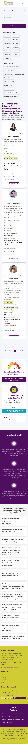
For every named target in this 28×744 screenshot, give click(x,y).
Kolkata (7, 47)
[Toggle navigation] (26, 3)
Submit (14, 26)
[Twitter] (9, 419)
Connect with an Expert (8, 690)
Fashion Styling (8, 74)
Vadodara (7, 51)
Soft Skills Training (8, 89)
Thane (16, 54)
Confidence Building (9, 309)
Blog (2, 674)
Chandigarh (12, 716)
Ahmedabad (16, 47)
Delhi (18, 714)
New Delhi (15, 39)
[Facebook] (5, 419)
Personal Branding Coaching (10, 158)
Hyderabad (7, 54)
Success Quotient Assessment (12, 66)
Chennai (7, 58)
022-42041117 (15, 662)
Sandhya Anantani (13, 136)
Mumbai (7, 39)
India (6, 148)
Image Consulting (19, 74)
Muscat (16, 36)
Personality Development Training (12, 92)
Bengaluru (7, 43)
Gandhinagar (16, 145)
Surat (23, 719)
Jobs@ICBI (4, 680)
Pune (16, 51)
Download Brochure (20, 698)
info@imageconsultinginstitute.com (12, 667)
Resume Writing (8, 85)
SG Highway (8, 299)
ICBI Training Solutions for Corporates (12, 693)
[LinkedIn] (7, 419)
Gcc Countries (6, 714)
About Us (3, 677)
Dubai (7, 36)
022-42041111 (6, 662)
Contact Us (4, 683)
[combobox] (14, 11)
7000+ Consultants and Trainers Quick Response (14, 411)
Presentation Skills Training (11, 96)
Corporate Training (9, 70)
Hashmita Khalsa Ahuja (13, 203)
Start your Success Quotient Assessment (14, 379)
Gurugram (15, 43)
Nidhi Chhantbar (13, 278)
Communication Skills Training (11, 307)
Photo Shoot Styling (9, 81)
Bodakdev (7, 223)
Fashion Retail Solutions (8, 695)
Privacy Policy (19, 735)
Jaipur (3, 722)
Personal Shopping (9, 78)
